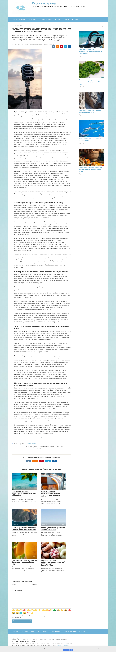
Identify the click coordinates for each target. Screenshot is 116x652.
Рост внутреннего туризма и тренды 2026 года (53, 528)
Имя (14, 584)
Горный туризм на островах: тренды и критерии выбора (24, 528)
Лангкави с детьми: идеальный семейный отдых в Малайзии (24, 493)
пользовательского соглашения (52, 650)
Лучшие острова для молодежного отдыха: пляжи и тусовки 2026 (90, 51)
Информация (34, 19)
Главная (16, 631)
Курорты (75, 19)
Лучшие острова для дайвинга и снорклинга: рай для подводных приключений (53, 563)
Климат (66, 19)
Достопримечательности (51, 19)
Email (34, 584)
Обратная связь (28, 631)
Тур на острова (44, 3)
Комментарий (17, 590)
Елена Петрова (31, 444)
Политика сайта (42, 631)
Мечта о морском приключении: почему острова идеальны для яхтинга (50, 494)
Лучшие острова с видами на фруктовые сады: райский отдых (24, 562)
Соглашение (56, 631)
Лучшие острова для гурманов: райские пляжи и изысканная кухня (90, 169)
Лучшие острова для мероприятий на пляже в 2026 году (90, 82)
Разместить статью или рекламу (75, 631)
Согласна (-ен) (68, 650)
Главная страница (19, 19)
